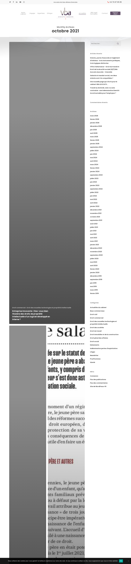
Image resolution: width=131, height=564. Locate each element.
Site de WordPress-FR (98, 386)
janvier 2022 (94, 206)
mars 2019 (94, 290)
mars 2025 (94, 137)
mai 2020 (93, 262)
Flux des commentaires (99, 383)
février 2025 (94, 140)
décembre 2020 (96, 248)
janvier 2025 (94, 144)
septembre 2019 (96, 279)
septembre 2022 (96, 189)
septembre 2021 (96, 220)
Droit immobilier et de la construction (104, 334)
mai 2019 (93, 286)
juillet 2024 (94, 151)
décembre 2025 (96, 126)
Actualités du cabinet (98, 307)
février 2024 (94, 168)
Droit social (94, 341)
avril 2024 (94, 161)
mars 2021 (94, 241)
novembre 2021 (95, 213)
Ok (121, 561)
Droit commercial (19, 308)
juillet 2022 (94, 192)
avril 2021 (93, 238)
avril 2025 (93, 133)
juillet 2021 (94, 227)
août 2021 (93, 224)
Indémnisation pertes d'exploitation (103, 348)
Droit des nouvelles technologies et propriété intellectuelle (49, 308)
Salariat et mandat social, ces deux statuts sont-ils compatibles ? (103, 76)
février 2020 (94, 269)
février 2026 (94, 119)
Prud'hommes (95, 359)
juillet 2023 (94, 178)
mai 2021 (93, 234)
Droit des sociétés (97, 328)
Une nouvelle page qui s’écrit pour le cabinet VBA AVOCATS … (103, 83)
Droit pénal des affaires (99, 338)
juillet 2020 (94, 259)
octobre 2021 (95, 217)
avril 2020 (94, 266)
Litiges (92, 352)
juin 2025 (93, 130)
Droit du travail (96, 331)
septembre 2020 (96, 255)
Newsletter (94, 355)
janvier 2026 (94, 123)
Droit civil (93, 314)
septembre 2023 (96, 175)
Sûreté (92, 362)
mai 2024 (93, 158)
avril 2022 (93, 203)
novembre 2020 (96, 252)
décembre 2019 (96, 276)
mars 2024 (94, 165)
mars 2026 (94, 116)
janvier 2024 (94, 171)
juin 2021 (93, 231)
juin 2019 (93, 283)
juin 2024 (93, 154)
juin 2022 (93, 196)
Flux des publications (98, 379)
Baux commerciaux (97, 311)
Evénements (94, 345)
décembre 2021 (96, 210)
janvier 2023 (94, 185)
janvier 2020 (94, 272)
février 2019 (94, 293)
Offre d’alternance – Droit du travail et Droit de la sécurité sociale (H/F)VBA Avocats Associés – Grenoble (104, 69)
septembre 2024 (96, 147)
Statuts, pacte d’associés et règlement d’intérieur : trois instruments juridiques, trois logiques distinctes (105, 60)
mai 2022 (93, 199)
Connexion (94, 376)
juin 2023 (93, 182)
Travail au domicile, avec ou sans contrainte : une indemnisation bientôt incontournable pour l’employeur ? (104, 90)
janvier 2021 (94, 245)
